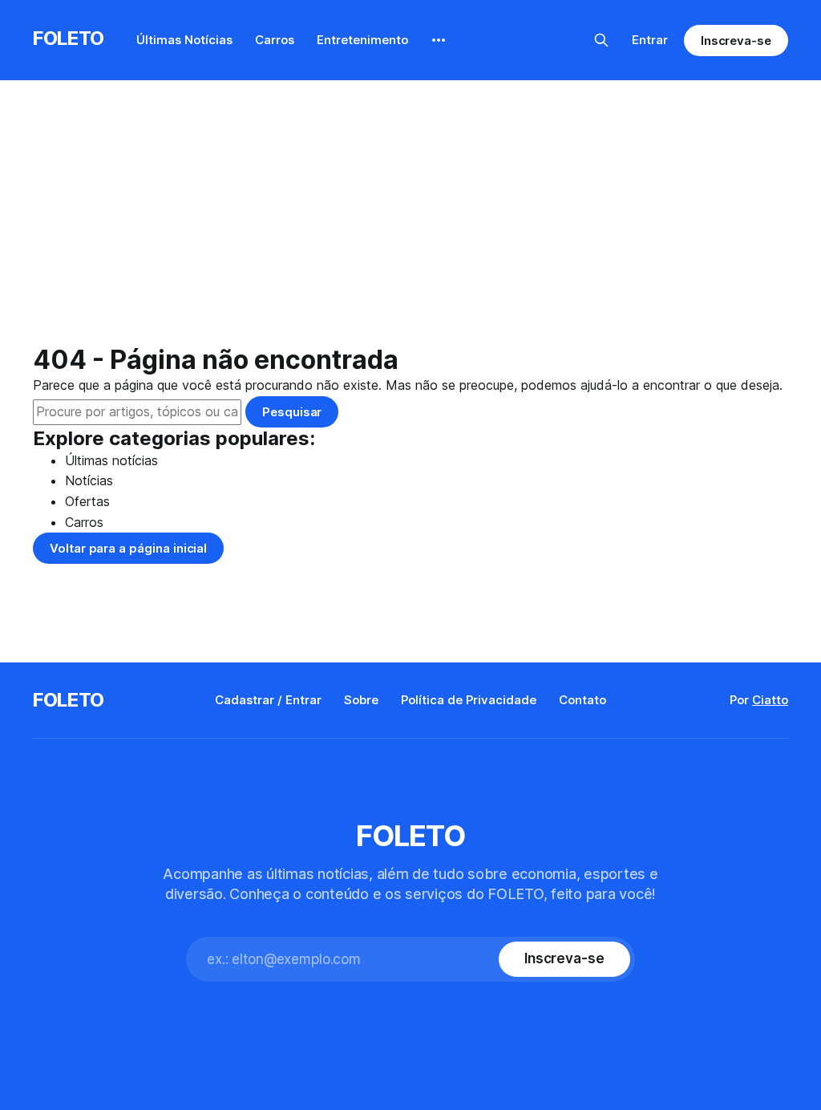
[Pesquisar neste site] (601, 40)
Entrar (650, 39)
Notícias (89, 480)
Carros (274, 39)
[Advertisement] (410, 224)
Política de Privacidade (468, 699)
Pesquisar (292, 411)
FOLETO (68, 38)
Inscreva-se (736, 40)
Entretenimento (362, 39)
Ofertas (87, 501)
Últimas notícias (111, 460)
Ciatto (770, 699)
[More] (438, 40)
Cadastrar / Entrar (268, 699)
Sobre (361, 699)
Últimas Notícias (184, 39)
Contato (582, 699)
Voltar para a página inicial (128, 548)
